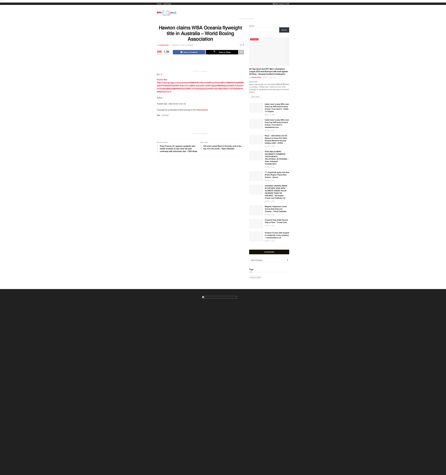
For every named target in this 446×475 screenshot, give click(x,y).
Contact (159, 4)
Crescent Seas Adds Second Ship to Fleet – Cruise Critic (276, 221)
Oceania (190, 45)
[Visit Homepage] (166, 13)
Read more (256, 97)
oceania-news (164, 45)
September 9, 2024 (178, 45)
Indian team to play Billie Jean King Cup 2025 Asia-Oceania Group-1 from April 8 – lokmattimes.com (277, 123)
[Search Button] (273, 4)
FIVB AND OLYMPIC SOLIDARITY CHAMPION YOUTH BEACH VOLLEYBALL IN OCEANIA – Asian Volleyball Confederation (277, 157)
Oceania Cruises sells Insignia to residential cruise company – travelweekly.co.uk (277, 235)
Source (204, 109)
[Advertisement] (247, 11)
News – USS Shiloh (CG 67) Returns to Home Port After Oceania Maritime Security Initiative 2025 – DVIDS (276, 139)
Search (251, 26)
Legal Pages (167, 4)
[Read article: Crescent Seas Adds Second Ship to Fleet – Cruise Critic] (256, 224)
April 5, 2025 (268, 77)
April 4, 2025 (270, 130)
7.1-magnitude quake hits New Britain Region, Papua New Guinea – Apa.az (277, 174)
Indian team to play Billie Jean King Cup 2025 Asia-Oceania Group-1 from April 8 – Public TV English (277, 108)
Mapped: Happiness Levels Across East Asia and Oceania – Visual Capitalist (276, 209)
